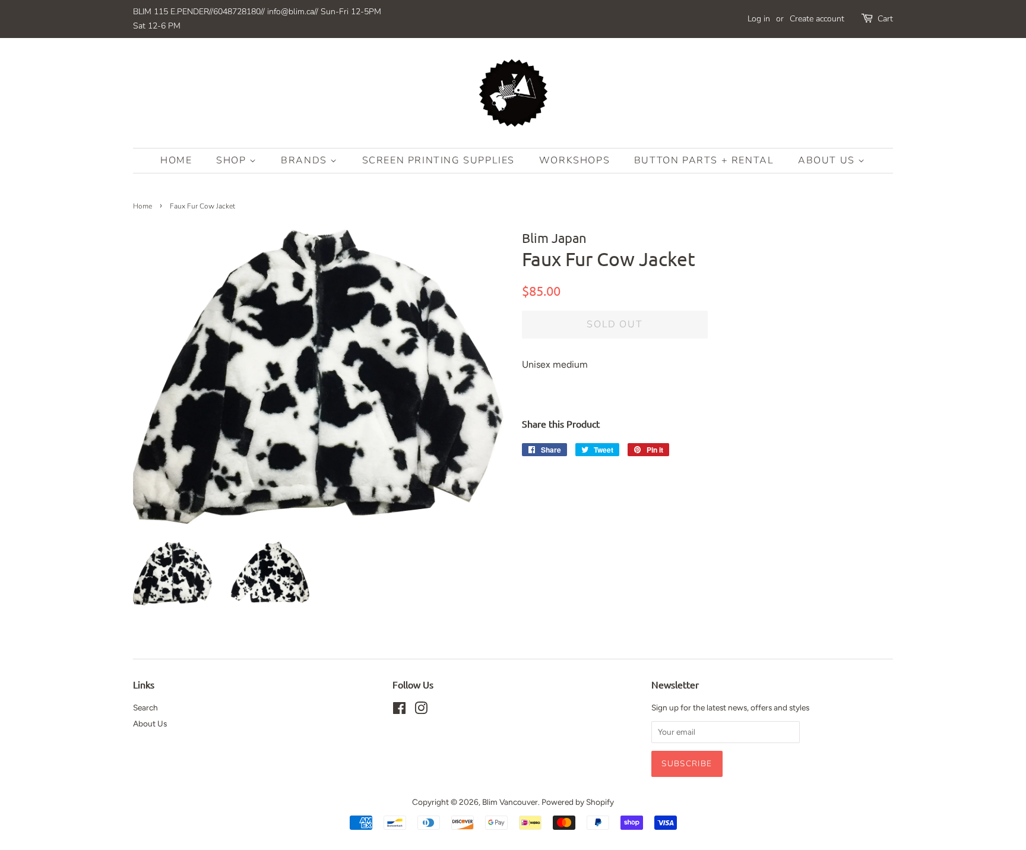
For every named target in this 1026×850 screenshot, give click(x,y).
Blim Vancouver (510, 802)
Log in (759, 18)
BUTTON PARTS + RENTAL (704, 160)
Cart (885, 18)
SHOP (232, 160)
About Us (828, 160)
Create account (817, 18)
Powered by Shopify (578, 802)
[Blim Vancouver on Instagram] (421, 710)
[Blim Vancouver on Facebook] (399, 710)
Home (176, 160)
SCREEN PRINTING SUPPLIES (438, 160)
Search (145, 707)
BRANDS (305, 160)
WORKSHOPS (574, 160)
